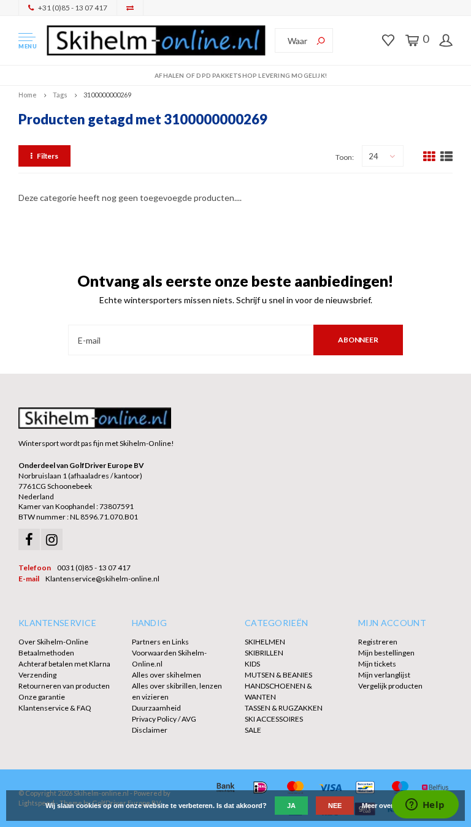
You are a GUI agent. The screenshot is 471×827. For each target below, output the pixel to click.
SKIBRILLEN (264, 652)
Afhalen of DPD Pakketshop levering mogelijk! (241, 75)
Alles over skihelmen (166, 674)
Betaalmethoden (46, 652)
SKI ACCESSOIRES (274, 718)
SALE (253, 729)
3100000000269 (107, 95)
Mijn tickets (377, 663)
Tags (60, 95)
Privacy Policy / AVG (164, 718)
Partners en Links (160, 641)
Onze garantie (41, 696)
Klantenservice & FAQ (54, 707)
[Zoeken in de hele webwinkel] (320, 40)
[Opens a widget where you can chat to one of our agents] (425, 805)
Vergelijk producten (390, 685)
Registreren (377, 641)
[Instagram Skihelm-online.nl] (52, 539)
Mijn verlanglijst (384, 674)
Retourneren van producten (64, 685)
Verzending (37, 674)
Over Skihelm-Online (53, 641)
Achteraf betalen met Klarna (64, 663)
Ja (291, 805)
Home (27, 95)
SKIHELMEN (265, 641)
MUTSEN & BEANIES (278, 674)
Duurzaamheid (156, 707)
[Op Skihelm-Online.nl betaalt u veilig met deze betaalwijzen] (225, 787)
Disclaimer (149, 729)
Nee (335, 805)
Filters (47, 155)
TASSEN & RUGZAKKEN (284, 707)
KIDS (252, 663)
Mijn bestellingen (386, 652)
